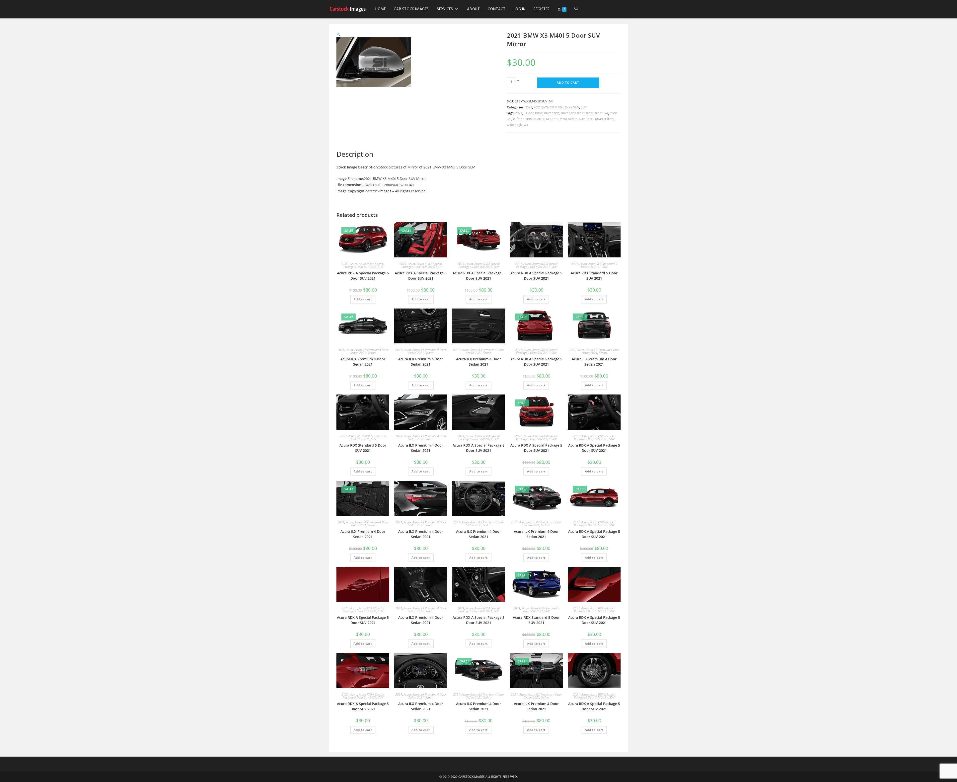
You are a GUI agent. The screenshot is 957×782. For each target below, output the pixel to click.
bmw (539, 113)
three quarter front (600, 118)
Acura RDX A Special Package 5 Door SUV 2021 (363, 265)
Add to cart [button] (363, 299)
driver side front (573, 113)
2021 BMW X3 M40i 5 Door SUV (556, 107)
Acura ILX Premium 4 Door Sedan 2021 (362, 362)
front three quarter (530, 118)
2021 (528, 107)
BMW (377, 178)
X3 (526, 124)
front (590, 113)
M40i (563, 118)
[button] (338, 34)
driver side (551, 113)
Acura (353, 264)
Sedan (572, 118)
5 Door (529, 113)
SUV (584, 107)
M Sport (552, 118)
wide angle (515, 124)
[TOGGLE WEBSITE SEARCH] (576, 9)
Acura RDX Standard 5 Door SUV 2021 (599, 265)
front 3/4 (601, 113)
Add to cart (568, 82)
